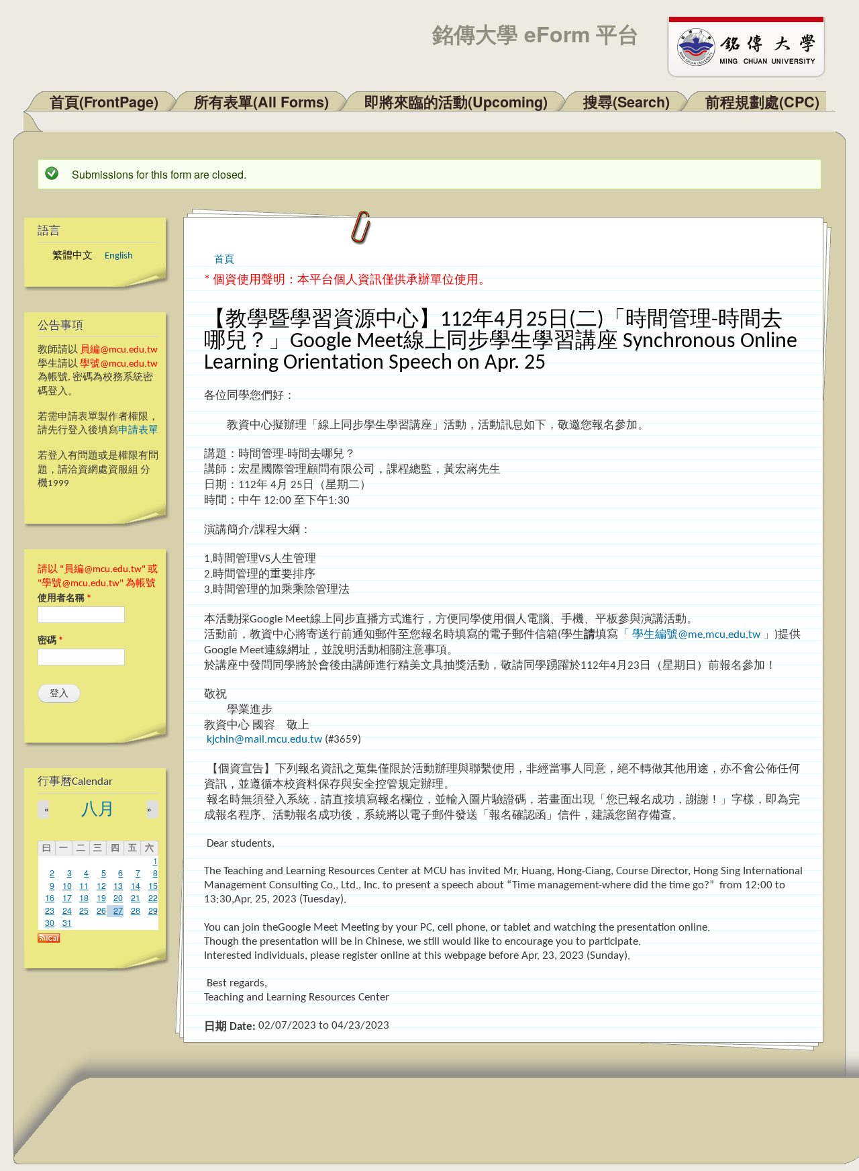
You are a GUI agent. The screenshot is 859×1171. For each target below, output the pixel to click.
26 (101, 910)
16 (49, 898)
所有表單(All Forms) (261, 101)
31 (67, 923)
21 (135, 898)
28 (135, 910)
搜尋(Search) (626, 101)
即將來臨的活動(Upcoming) (456, 101)
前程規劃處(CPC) (762, 101)
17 (67, 898)
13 (118, 886)
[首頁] (752, 45)
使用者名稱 (64, 598)
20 (118, 898)
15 (153, 886)
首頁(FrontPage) (104, 101)
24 (67, 910)
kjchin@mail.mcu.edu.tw (264, 739)
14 (135, 886)
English (119, 256)
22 (153, 898)
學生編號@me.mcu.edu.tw (696, 635)
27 (118, 910)
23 (49, 910)
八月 (98, 810)
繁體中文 (72, 256)
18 (84, 898)
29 (153, 910)
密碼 (50, 641)
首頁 (224, 258)
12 (101, 886)
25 (84, 910)
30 (49, 923)
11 (84, 886)
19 (101, 898)
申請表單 (138, 431)
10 (67, 886)
